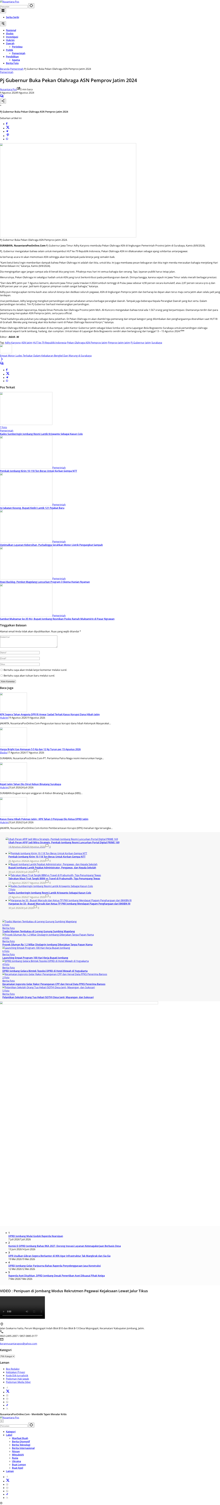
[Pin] (8, 135)
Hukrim (4, 717)
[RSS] (7, 1408)
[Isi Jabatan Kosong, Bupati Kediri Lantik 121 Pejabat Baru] (26, 504)
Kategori (11, 1431)
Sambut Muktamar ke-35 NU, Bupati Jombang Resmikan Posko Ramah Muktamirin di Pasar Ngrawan (57, 619)
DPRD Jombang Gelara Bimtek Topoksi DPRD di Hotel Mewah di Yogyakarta (45, 971)
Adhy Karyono (13, 342)
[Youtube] (7, 1398)
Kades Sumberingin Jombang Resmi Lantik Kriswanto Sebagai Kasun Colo (41, 434)
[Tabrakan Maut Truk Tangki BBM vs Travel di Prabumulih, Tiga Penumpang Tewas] (54, 875)
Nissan (16, 1451)
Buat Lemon (19, 1464)
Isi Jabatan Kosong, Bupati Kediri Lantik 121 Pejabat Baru (32, 508)
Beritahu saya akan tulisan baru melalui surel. (29, 675)
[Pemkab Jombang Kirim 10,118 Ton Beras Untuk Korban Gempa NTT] (26, 467)
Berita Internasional (23, 1448)
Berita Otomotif (21, 1441)
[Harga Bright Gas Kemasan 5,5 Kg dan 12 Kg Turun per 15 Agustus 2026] (13, 746)
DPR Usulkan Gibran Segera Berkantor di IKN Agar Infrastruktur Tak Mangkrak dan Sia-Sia (59, 1255)
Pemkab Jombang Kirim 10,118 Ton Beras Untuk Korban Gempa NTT (38, 471)
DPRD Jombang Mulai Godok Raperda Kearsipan (35, 1236)
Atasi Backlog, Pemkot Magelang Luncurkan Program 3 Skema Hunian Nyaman (45, 582)
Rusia (15, 1458)
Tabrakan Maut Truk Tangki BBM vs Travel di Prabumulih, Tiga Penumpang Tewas (54, 878)
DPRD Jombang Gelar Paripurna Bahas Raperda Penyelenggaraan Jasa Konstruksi (54, 1265)
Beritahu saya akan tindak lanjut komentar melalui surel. (35, 670)
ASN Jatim (26, 342)
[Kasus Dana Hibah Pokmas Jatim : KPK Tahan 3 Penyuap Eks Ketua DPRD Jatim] (13, 815)
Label (9, 1435)
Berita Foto (8, 928)
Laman (10, 1471)
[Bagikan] (3, 101)
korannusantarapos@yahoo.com (18, 1343)
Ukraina (16, 1461)
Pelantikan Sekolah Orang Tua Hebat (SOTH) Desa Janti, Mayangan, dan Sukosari (48, 997)
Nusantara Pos (8, 89)
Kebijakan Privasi (15, 1372)
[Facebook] (6, 123)
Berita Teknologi (21, 1444)
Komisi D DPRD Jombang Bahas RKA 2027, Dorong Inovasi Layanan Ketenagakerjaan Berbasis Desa (64, 1246)
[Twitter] (8, 128)
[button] (31, 5)
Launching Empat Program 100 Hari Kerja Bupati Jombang (35, 957)
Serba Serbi (12, 17)
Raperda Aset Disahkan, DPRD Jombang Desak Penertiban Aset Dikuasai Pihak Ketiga (56, 1275)
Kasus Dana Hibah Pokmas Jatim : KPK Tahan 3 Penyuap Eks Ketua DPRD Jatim (44, 819)
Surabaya (156, 342)
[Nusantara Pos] (9, 1)
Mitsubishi (18, 1454)
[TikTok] (7, 1405)
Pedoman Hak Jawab (17, 1378)
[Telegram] (7, 131)
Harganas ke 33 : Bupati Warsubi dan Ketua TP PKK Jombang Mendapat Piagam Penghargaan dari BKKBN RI (69, 903)
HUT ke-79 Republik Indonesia (49, 342)
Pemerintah (6, 72)
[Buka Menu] (3, 10)
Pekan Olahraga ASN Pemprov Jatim (87, 342)
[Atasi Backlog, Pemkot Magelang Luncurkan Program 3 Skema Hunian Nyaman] (26, 578)
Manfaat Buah (20, 1438)
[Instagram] (7, 1395)
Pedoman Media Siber (18, 1382)
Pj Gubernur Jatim (141, 342)
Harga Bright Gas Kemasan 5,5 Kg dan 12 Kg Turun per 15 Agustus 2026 (40, 749)
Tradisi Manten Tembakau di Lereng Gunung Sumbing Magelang (38, 931)
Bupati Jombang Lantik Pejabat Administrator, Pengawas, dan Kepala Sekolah (52, 867)
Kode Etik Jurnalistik (17, 1375)
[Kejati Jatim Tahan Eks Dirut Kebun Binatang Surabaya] (13, 781)
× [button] (1, 1421)
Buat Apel (17, 1468)
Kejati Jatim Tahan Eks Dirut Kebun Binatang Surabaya (30, 784)
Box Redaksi (12, 1369)
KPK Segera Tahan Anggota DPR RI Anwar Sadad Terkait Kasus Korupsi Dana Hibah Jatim (50, 714)
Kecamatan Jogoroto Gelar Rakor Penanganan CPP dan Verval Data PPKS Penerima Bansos (53, 984)
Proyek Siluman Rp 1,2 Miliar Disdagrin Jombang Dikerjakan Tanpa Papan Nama (47, 944)
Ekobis (3, 752)
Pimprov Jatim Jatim (119, 342)
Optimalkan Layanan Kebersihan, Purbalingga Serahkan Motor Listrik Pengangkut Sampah (51, 545)
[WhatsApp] (7, 139)
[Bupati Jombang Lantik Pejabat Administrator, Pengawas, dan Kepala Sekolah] (52, 864)
